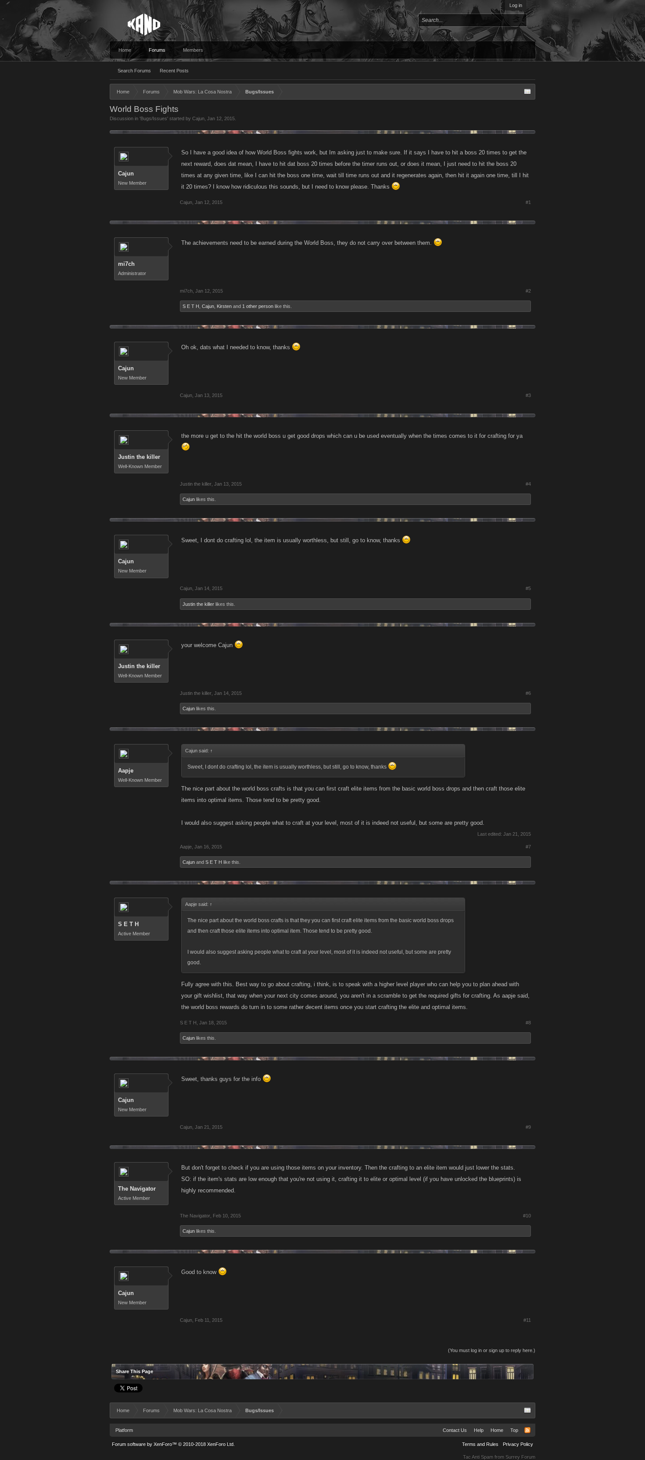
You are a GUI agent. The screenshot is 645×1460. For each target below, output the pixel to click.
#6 (528, 693)
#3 (528, 395)
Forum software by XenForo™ (173, 1444)
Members (193, 50)
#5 (528, 588)
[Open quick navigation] (527, 91)
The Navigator (137, 1188)
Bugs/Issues (153, 118)
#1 (528, 202)
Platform (124, 1430)
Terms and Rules (480, 1444)
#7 (528, 846)
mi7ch (126, 264)
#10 (527, 1215)
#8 (528, 1022)
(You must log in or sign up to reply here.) (491, 1350)
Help (479, 1430)
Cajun (198, 118)
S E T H (191, 306)
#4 (528, 484)
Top (514, 1430)
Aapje (125, 770)
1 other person (257, 306)
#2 (528, 290)
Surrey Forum (520, 1457)
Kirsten (224, 306)
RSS (527, 1430)
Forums (157, 50)
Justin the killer (139, 457)
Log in (515, 5)
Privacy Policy (518, 1444)
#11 (527, 1320)
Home (124, 50)
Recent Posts (174, 70)
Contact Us (455, 1430)
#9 (528, 1127)
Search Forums (134, 70)
